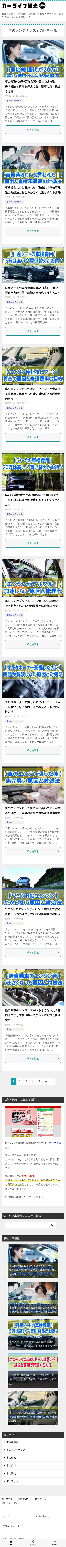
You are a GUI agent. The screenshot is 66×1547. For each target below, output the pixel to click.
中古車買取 (12, 1441)
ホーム (6, 1516)
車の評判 (11, 1473)
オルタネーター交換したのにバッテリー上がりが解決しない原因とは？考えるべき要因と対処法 (33, 707)
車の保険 (11, 1457)
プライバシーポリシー (14, 1526)
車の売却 (11, 1465)
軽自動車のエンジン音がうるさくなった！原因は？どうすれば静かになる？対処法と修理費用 (33, 1015)
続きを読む (33, 129)
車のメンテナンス (15, 101)
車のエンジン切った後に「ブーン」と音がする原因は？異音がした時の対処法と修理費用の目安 (33, 393)
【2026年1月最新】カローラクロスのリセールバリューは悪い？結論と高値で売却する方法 (33, 1379)
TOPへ (55, 1544)
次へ (47, 1081)
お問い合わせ (43, 1516)
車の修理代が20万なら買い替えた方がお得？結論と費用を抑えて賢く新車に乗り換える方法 (33, 86)
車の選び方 (12, 1481)
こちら (25, 1196)
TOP (17, 1498)
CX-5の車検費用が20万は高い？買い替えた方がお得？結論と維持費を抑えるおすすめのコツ (33, 499)
